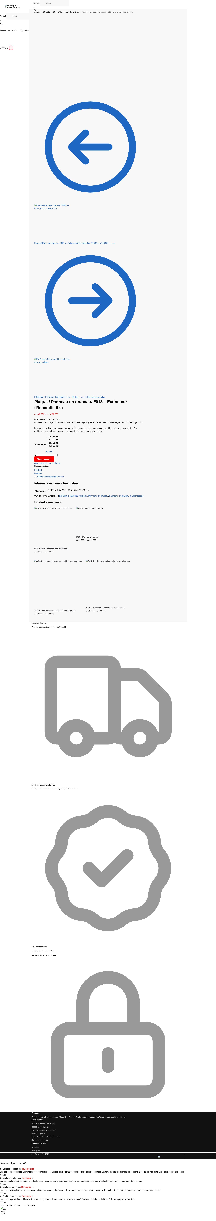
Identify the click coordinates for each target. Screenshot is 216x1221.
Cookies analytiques (12, 1187)
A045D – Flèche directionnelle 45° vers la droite (105, 608)
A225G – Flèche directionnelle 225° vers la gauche (55, 610)
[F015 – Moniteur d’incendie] (89, 520)
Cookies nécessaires (12, 1169)
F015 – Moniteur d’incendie (87, 537)
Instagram (38, 473)
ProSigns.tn (36, 1154)
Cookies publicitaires (12, 1196)
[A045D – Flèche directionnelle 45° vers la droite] (108, 582)
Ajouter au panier (44, 459)
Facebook (38, 470)
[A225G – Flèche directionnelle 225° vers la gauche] (58, 583)
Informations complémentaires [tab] (50, 477)
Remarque (26, 1178)
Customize (5, 1163)
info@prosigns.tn (38, 1134)
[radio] (53, 436)
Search (37, 3)
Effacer (49, 452)
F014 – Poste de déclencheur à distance (50, 548)
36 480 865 (51, 1130)
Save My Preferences (18, 1205)
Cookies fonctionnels (12, 1178)
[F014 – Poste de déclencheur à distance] (53, 526)
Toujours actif (28, 1169)
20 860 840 (40, 1130)
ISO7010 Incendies (78, 496)
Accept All (23, 1163)
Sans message (136, 496)
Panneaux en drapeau (98, 496)
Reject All (14, 1163)
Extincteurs (64, 496)
